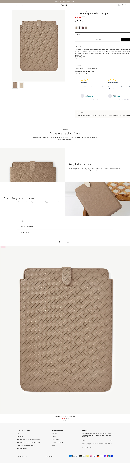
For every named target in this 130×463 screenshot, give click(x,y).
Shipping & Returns (27, 226)
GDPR (53, 445)
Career (53, 436)
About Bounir (25, 232)
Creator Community (57, 442)
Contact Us (20, 436)
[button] (5, 5)
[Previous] (77, 90)
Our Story (54, 433)
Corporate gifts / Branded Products (26, 445)
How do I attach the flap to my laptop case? (28, 442)
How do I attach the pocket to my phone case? (29, 439)
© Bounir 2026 (49, 456)
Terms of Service (85, 444)
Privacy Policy (107, 443)
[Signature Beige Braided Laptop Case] (15, 85)
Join (111, 440)
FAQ (22, 221)
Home (76, 11)
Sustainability (55, 439)
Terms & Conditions (22, 448)
